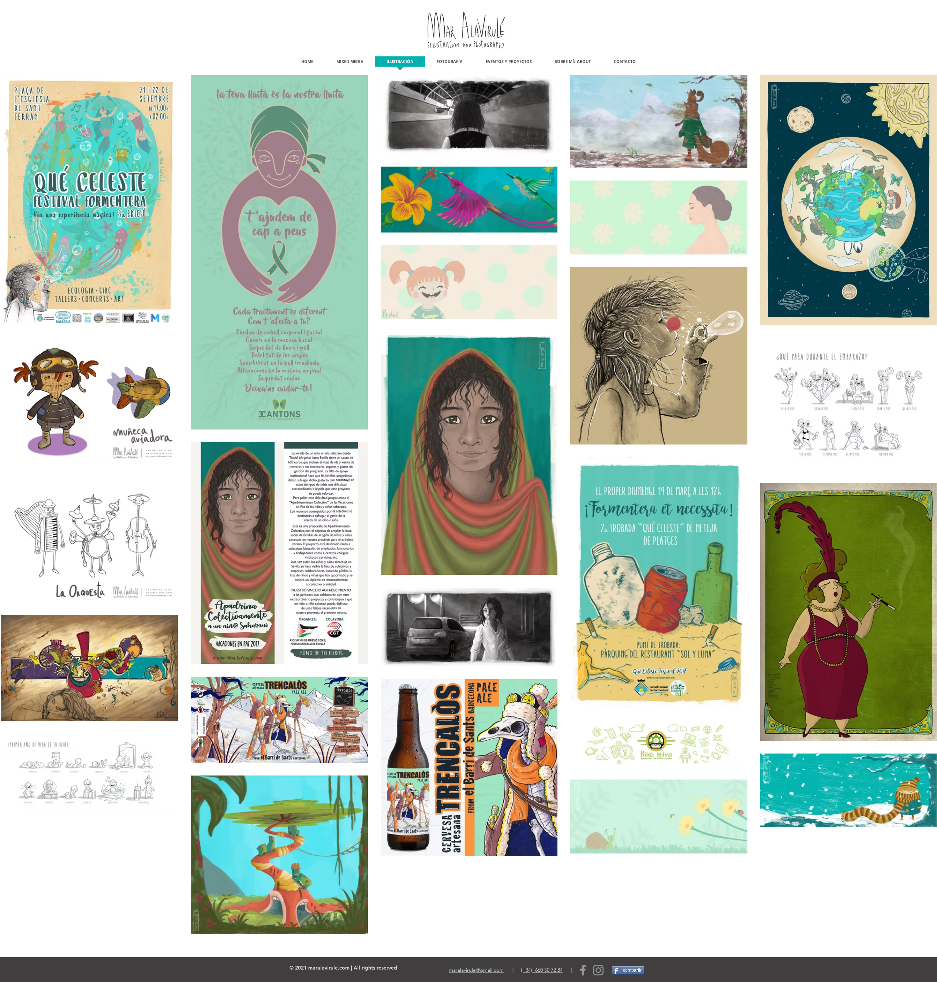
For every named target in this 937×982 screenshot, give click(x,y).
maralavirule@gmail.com (476, 970)
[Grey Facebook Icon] (583, 970)
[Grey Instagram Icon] (598, 970)
